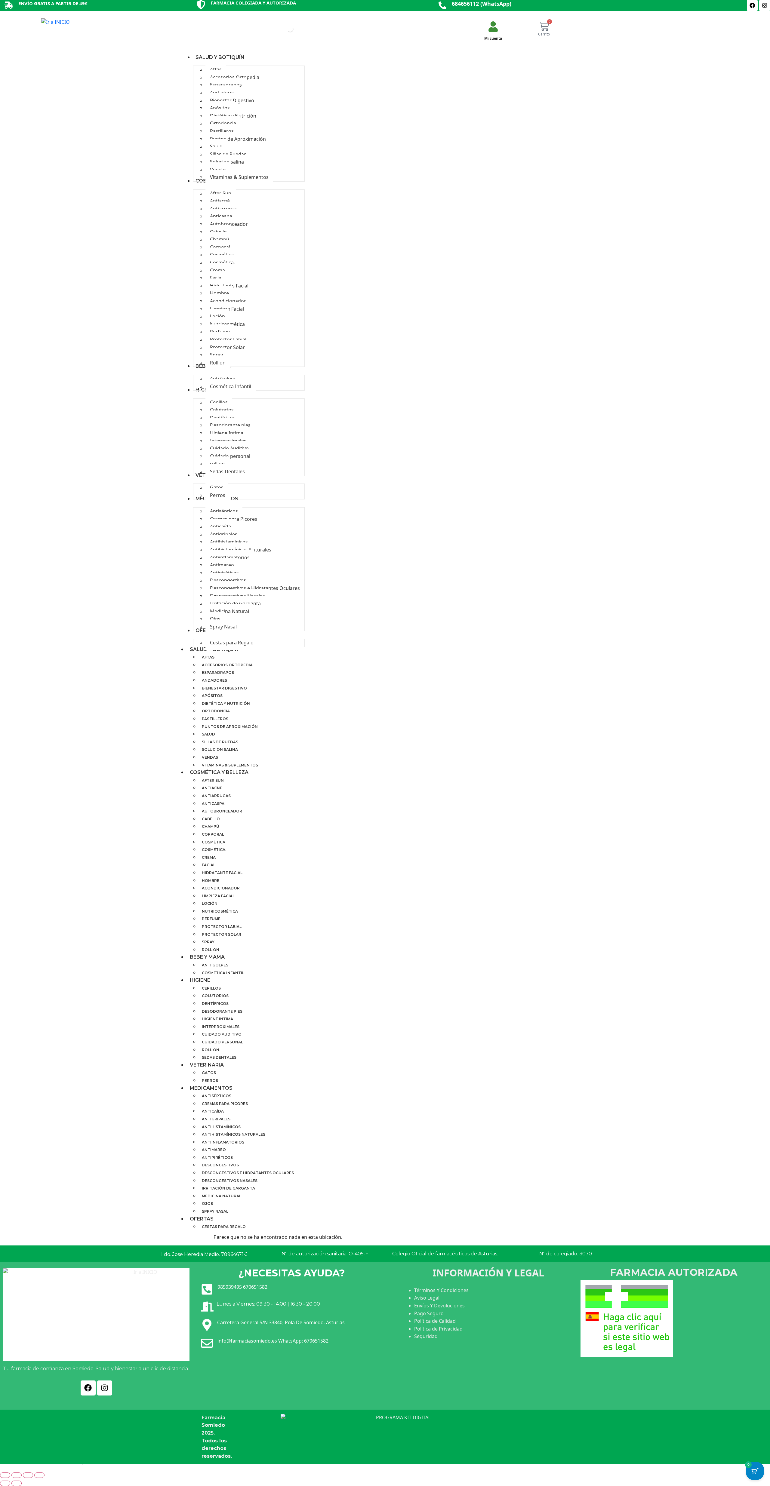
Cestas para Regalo (224, 1226)
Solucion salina (220, 749)
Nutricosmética (220, 911)
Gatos (209, 1072)
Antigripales (216, 1119)
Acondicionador (221, 888)
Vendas (210, 757)
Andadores (214, 680)
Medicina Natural (221, 1196)
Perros (210, 1080)
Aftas (208, 657)
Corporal (213, 834)
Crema (209, 857)
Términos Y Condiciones (441, 1290)
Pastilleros (215, 719)
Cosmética (213, 842)
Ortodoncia (216, 711)
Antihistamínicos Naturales (233, 1134)
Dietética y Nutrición (226, 703)
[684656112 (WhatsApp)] (442, 5)
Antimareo (214, 1149)
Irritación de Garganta (228, 1188)
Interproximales (220, 1026)
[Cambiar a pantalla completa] (16, 1475)
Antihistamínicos (221, 1127)
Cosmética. (214, 849)
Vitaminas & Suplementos (230, 765)
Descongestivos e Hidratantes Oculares (248, 1173)
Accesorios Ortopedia (227, 665)
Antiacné (212, 788)
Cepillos (211, 988)
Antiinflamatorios (223, 1142)
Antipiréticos (217, 1157)
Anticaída (213, 1111)
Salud (208, 734)
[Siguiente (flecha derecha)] (16, 1483)
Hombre (210, 880)
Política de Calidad (435, 1321)
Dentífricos (215, 1003)
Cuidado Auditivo (222, 1034)
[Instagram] (764, 5)
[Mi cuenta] (493, 26)
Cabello (211, 819)
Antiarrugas (216, 796)
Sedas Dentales (219, 1057)
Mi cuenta (493, 38)
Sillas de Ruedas (220, 742)
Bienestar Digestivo (224, 688)
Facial (208, 865)
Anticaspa (213, 803)
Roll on (210, 949)
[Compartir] (28, 1475)
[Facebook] (752, 5)
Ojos (207, 1203)
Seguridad (426, 1336)
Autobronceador (222, 811)
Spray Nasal (215, 1211)
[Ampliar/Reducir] (5, 1475)
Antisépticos (216, 1096)
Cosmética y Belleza (219, 772)
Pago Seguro (429, 1313)
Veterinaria (207, 1065)
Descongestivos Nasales (229, 1180)
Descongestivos (220, 1165)
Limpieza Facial (218, 896)
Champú (210, 826)
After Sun (213, 780)
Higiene (200, 980)
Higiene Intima (217, 1019)
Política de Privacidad (438, 1328)
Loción (209, 903)
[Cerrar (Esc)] (39, 1475)
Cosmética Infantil (223, 973)
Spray (208, 942)
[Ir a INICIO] (55, 23)
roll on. (211, 1050)
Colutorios (215, 995)
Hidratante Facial (222, 872)
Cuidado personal (222, 1042)
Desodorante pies (222, 1011)
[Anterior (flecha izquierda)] (5, 1483)
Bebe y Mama (207, 957)
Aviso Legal (426, 1297)
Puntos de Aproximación (230, 726)
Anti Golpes (215, 965)
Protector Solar (221, 934)
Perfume (211, 918)
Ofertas (202, 1219)
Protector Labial (222, 926)
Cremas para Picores (225, 1103)
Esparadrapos (218, 672)
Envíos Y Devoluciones (439, 1305)
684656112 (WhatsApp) (481, 3)
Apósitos (212, 695)
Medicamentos (211, 1088)
